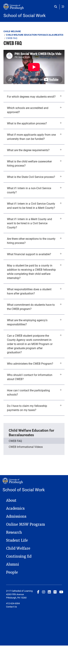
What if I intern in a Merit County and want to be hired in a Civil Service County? (29, 223)
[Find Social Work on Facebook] (38, 592)
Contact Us (11, 606)
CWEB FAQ (15, 441)
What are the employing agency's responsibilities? (27, 322)
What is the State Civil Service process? (31, 177)
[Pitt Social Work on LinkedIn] (49, 592)
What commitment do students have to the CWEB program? (31, 307)
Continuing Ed (18, 556)
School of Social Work (24, 15)
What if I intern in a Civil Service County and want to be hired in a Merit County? (31, 206)
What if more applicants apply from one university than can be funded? (31, 137)
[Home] (34, 8)
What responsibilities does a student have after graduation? (29, 291)
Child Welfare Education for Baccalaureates (34, 34)
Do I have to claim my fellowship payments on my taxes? (27, 408)
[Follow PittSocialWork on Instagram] (43, 592)
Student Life (17, 540)
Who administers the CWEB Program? (30, 363)
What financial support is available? (29, 254)
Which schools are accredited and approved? (27, 110)
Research (14, 532)
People (12, 572)
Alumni (12, 564)
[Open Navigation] (63, 6)
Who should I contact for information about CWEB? (29, 377)
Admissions (16, 516)
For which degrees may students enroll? (31, 96)
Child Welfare (12, 31)
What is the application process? (27, 123)
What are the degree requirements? (28, 150)
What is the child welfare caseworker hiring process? (29, 163)
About (11, 500)
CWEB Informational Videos (26, 447)
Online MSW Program (25, 524)
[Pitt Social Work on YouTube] (61, 592)
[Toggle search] (56, 6)
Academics (15, 508)
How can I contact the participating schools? (28, 392)
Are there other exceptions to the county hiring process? (31, 241)
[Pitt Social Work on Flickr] (55, 592)
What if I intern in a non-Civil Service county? (29, 190)
